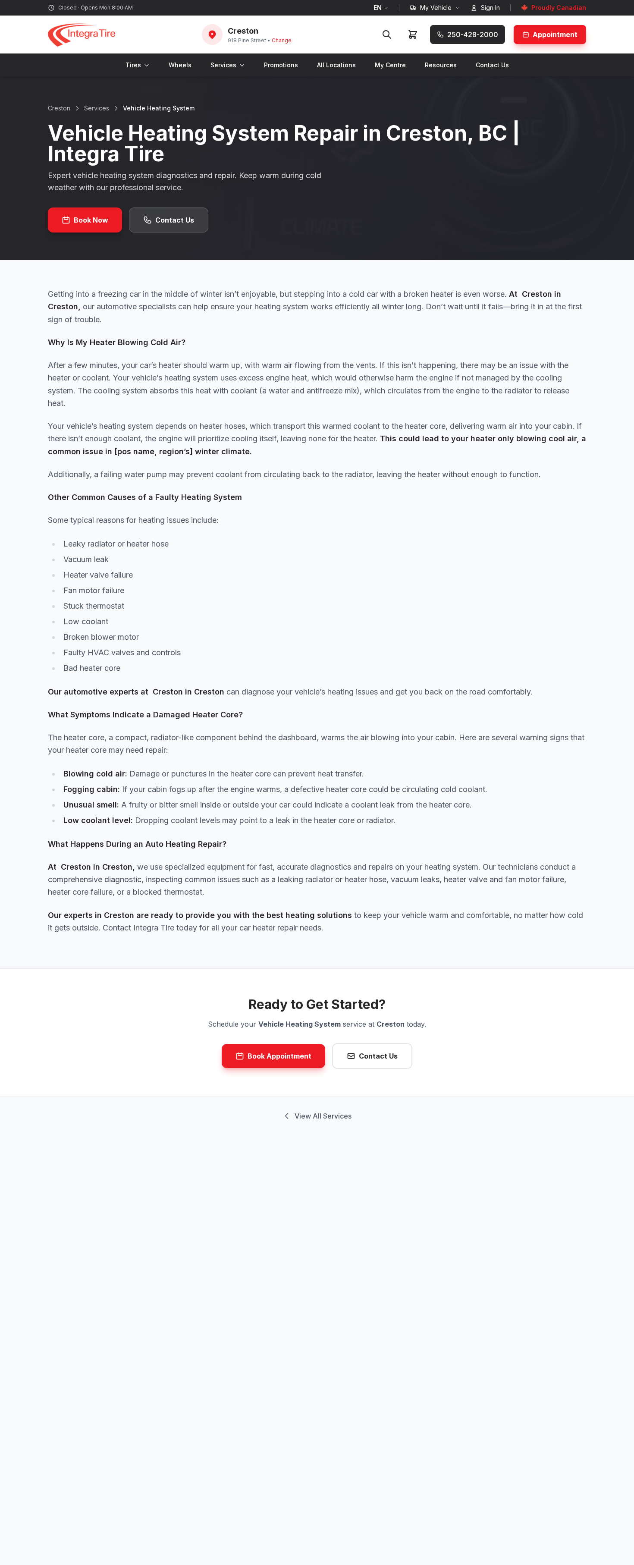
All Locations (336, 65)
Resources (441, 65)
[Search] (386, 34)
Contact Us (492, 65)
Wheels (180, 65)
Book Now (91, 220)
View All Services (323, 1116)
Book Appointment (279, 1056)
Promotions (281, 65)
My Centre (390, 65)
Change (282, 40)
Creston (59, 108)
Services (223, 65)
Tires (133, 65)
